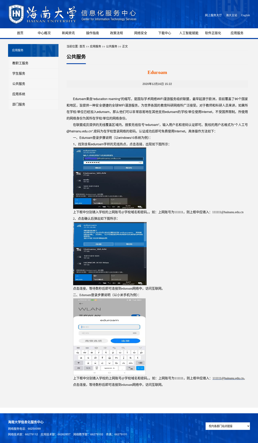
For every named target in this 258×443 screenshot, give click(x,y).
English (245, 15)
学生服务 (18, 73)
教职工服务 (20, 63)
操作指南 (92, 33)
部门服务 (18, 104)
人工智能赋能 (189, 33)
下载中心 (164, 33)
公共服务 (18, 83)
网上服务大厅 (213, 15)
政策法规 (116, 33)
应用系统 (18, 94)
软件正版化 (213, 33)
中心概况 (44, 33)
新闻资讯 (68, 33)
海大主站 (231, 15)
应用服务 (237, 33)
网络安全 (140, 33)
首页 (20, 33)
